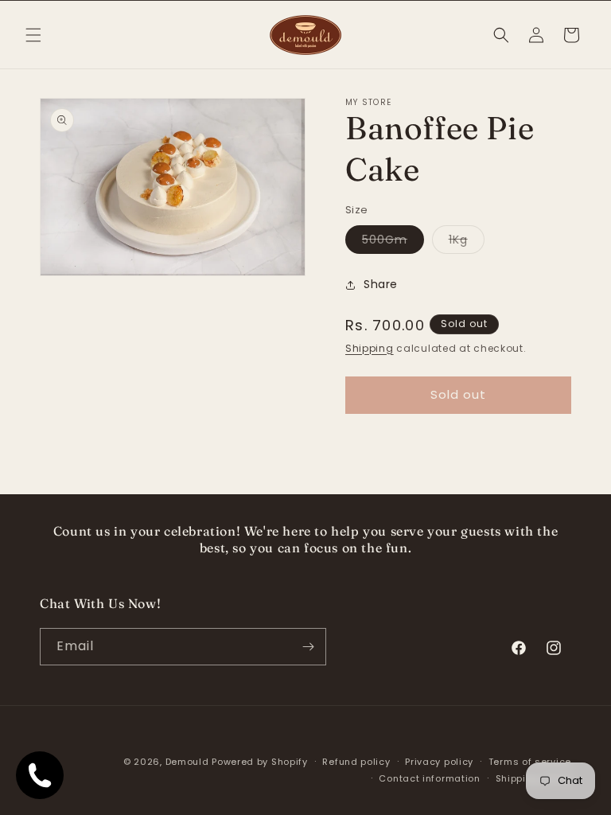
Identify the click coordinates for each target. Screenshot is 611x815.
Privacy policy (439, 761)
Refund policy (356, 761)
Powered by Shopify (260, 761)
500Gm (393, 242)
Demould (187, 761)
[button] (33, 35)
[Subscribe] (307, 646)
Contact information (429, 778)
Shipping (369, 348)
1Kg (467, 242)
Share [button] (381, 284)
